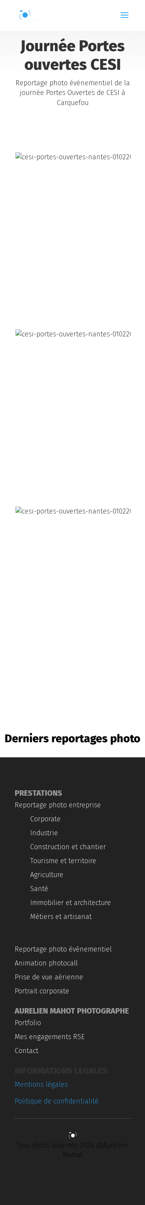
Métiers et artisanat (61, 916)
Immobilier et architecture (70, 902)
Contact (26, 1050)
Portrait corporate (42, 991)
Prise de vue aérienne (49, 977)
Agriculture (46, 875)
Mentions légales (41, 1084)
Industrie (44, 833)
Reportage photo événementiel (63, 949)
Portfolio (28, 1023)
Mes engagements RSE (50, 1037)
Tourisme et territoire (63, 861)
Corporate (45, 819)
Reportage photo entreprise (58, 805)
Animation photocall (46, 963)
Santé (39, 888)
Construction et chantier (68, 847)
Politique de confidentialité (57, 1101)
